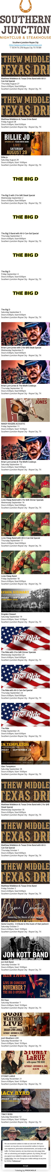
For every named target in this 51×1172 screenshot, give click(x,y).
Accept (25, 1166)
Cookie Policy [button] (9, 1158)
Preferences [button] (16, 1161)
